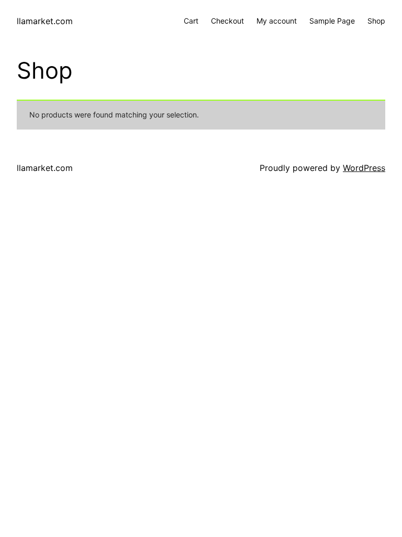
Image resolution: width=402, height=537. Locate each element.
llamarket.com (45, 21)
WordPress (364, 168)
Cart (191, 20)
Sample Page (332, 20)
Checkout (227, 20)
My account (276, 20)
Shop (376, 20)
